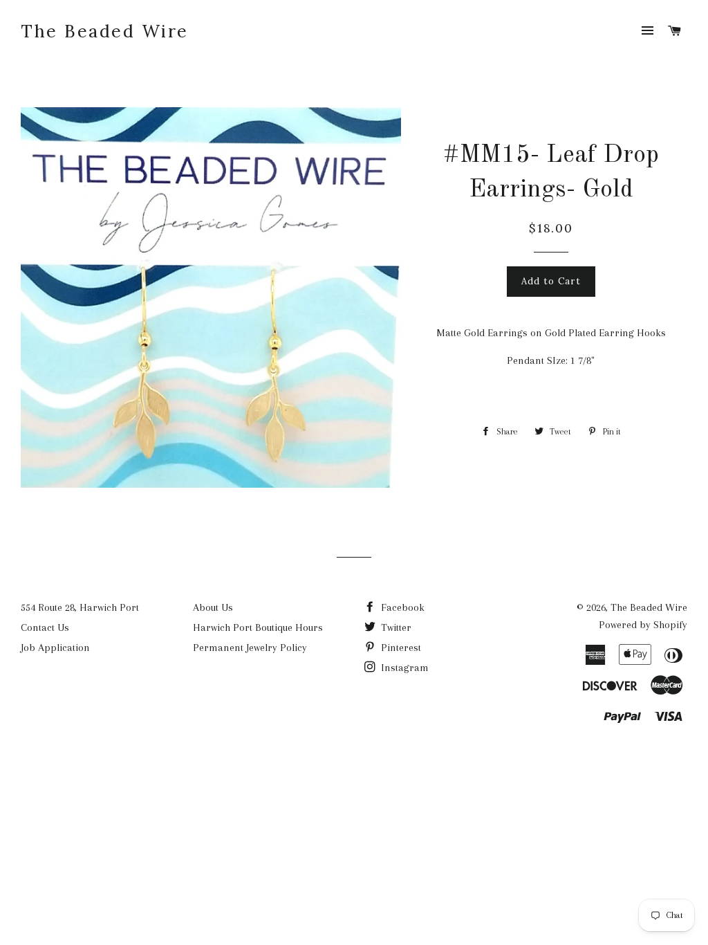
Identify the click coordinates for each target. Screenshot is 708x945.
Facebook (401, 607)
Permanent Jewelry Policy (250, 647)
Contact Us (45, 627)
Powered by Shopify (643, 624)
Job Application (55, 647)
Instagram (403, 667)
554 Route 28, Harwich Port (80, 607)
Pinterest (399, 647)
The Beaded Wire (105, 31)
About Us (213, 607)
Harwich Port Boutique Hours (258, 627)
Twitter (394, 627)
